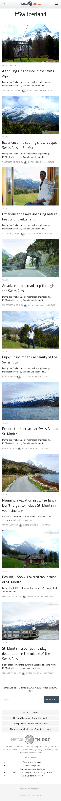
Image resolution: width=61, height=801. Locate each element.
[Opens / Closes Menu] (56, 4)
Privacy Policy (24, 796)
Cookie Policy (37, 796)
